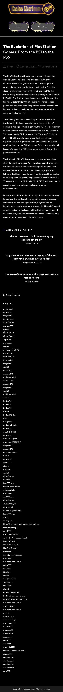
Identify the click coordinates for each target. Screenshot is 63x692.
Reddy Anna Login (11, 592)
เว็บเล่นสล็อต (8, 333)
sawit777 (7, 531)
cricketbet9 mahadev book (15, 538)
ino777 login (8, 497)
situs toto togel (10, 620)
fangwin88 (8, 315)
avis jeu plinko (9, 490)
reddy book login (10, 544)
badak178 (7, 312)
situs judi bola (9, 606)
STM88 (6, 456)
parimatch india (10, 425)
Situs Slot (7, 585)
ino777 (6, 575)
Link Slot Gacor (10, 548)
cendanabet (8, 657)
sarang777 (7, 637)
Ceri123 (6, 418)
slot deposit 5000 (11, 350)
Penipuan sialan (10, 452)
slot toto (7, 613)
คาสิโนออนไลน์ (9, 377)
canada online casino (12, 555)
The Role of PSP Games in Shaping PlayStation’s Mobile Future (31, 276)
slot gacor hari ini (10, 534)
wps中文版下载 (9, 432)
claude (6, 466)
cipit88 (6, 346)
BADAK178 (7, 353)
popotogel (8, 309)
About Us (42, 27)
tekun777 (7, 568)
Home (19, 27)
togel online (8, 616)
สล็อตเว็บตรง (8, 322)
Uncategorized (49, 66)
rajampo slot (8, 521)
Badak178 (7, 401)
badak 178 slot (9, 415)
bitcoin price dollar (11, 486)
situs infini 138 (9, 647)
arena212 (7, 398)
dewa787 (7, 370)
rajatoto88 (8, 507)
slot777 (6, 517)
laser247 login (9, 541)
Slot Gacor (8, 582)
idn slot (6, 572)
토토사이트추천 (20, 101)
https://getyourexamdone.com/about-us (21, 524)
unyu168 (6, 671)
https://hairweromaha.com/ (15, 599)
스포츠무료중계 (10, 503)
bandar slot (8, 319)
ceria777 (7, 640)
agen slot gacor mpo (12, 510)
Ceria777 (7, 558)
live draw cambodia (12, 561)
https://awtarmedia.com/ (14, 650)
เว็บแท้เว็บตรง (8, 336)
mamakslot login (10, 527)
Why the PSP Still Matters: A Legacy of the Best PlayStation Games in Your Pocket (31, 257)
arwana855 (8, 326)
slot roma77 (8, 626)
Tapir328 (7, 339)
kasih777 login (9, 514)
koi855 (6, 329)
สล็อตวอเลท (8, 380)
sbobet (6, 411)
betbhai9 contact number (14, 596)
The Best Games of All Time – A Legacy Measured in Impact (31, 238)
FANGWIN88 (8, 356)
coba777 (7, 565)
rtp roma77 (8, 630)
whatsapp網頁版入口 (12, 442)
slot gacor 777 (9, 493)
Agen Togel (8, 633)
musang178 (8, 374)
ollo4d (6, 589)
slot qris (6, 469)
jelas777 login (9, 483)
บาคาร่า (6, 479)
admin (10, 66)
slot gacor (7, 343)
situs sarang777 (10, 438)
